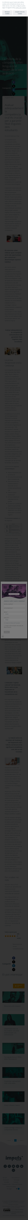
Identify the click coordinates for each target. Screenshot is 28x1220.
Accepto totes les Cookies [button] (19, 12)
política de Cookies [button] (20, 8)
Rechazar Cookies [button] (7, 12)
